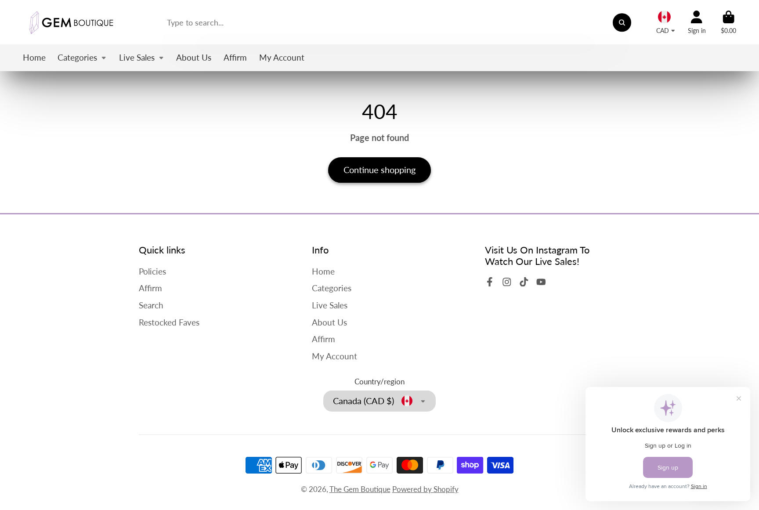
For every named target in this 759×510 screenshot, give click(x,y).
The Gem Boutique (359, 489)
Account (697, 22)
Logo (71, 22)
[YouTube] (541, 282)
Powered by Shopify (425, 489)
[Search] (622, 22)
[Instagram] (507, 282)
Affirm (235, 57)
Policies (152, 271)
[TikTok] (524, 282)
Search (151, 305)
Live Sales (137, 57)
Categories (77, 57)
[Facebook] (490, 282)
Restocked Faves (169, 322)
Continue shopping (379, 169)
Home (34, 57)
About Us (193, 57)
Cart (728, 22)
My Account (281, 57)
